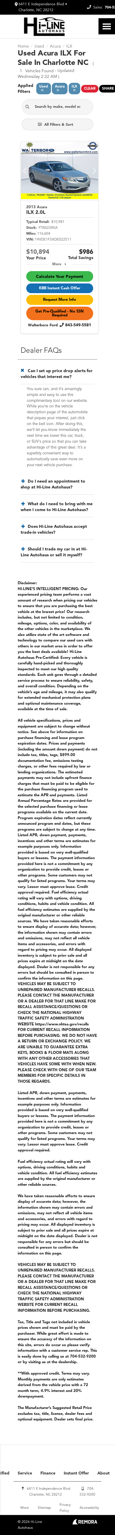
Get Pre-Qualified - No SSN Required (59, 313)
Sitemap (44, 1508)
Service (25, 1473)
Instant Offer (76, 1473)
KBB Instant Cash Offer (59, 288)
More (56, 264)
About (103, 1473)
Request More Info (59, 300)
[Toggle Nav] (106, 26)
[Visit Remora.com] (84, 1523)
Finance (47, 1473)
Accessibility (89, 1508)
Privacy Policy (65, 1508)
